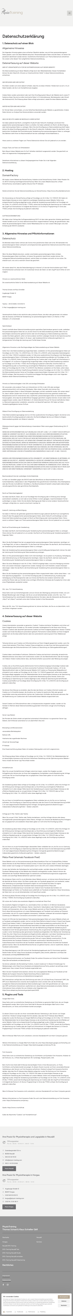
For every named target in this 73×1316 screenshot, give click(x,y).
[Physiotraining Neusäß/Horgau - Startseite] (12, 13)
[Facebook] (3, 1285)
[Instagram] (8, 1285)
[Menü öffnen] (69, 13)
